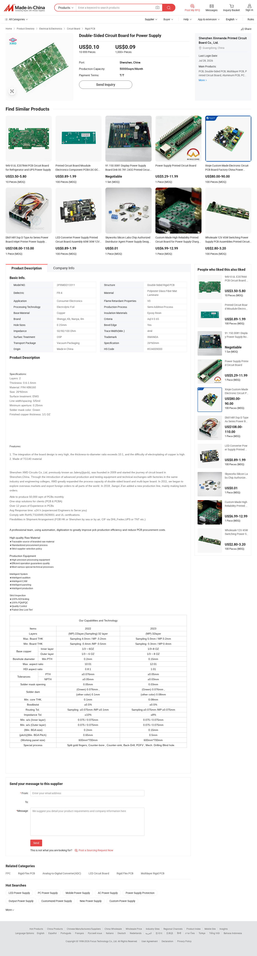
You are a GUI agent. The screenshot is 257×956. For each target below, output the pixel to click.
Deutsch (122, 933)
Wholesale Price (134, 928)
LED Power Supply (19, 893)
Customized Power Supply (56, 901)
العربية (148, 933)
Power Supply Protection (140, 893)
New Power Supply (91, 901)
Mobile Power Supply (78, 893)
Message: (22, 811)
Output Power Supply (21, 901)
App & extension (207, 19)
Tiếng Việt (214, 933)
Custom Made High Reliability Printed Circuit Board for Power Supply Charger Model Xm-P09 (236, 504)
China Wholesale (113, 928)
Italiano (110, 933)
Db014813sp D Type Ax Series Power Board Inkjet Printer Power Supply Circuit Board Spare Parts (236, 419)
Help (186, 19)
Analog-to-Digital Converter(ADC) (62, 873)
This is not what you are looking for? (51, 850)
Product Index (193, 928)
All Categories (17, 19)
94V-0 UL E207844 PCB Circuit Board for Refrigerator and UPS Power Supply (236, 278)
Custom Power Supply (122, 901)
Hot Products (36, 928)
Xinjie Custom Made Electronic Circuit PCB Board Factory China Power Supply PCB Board (236, 391)
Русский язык (95, 933)
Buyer (166, 19)
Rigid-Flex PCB (26, 873)
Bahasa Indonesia (233, 933)
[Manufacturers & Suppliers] (24, 8)
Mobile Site (210, 928)
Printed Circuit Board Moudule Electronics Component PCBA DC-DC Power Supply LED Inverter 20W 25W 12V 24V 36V (236, 307)
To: (26, 802)
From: (24, 793)
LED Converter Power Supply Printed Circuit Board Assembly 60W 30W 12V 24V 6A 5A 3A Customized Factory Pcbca (236, 447)
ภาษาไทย (190, 933)
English (40, 933)
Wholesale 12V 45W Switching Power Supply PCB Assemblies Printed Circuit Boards (236, 532)
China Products (55, 928)
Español (52, 933)
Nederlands (135, 933)
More (202, 80)
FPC (8, 873)
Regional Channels (172, 928)
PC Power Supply (48, 893)
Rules (251, 19)
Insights (224, 928)
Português (66, 933)
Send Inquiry (105, 85)
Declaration (167, 941)
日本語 (169, 933)
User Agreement (149, 941)
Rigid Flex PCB (125, 873)
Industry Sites (153, 928)
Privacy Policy (184, 941)
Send (36, 843)
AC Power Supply (108, 893)
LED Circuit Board (99, 873)
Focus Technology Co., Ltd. (104, 941)
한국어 (159, 933)
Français (79, 933)
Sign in (249, 10)
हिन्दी (179, 933)
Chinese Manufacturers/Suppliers (84, 928)
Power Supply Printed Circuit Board (236, 363)
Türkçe (202, 933)
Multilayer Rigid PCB (152, 873)
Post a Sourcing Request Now (94, 850)
